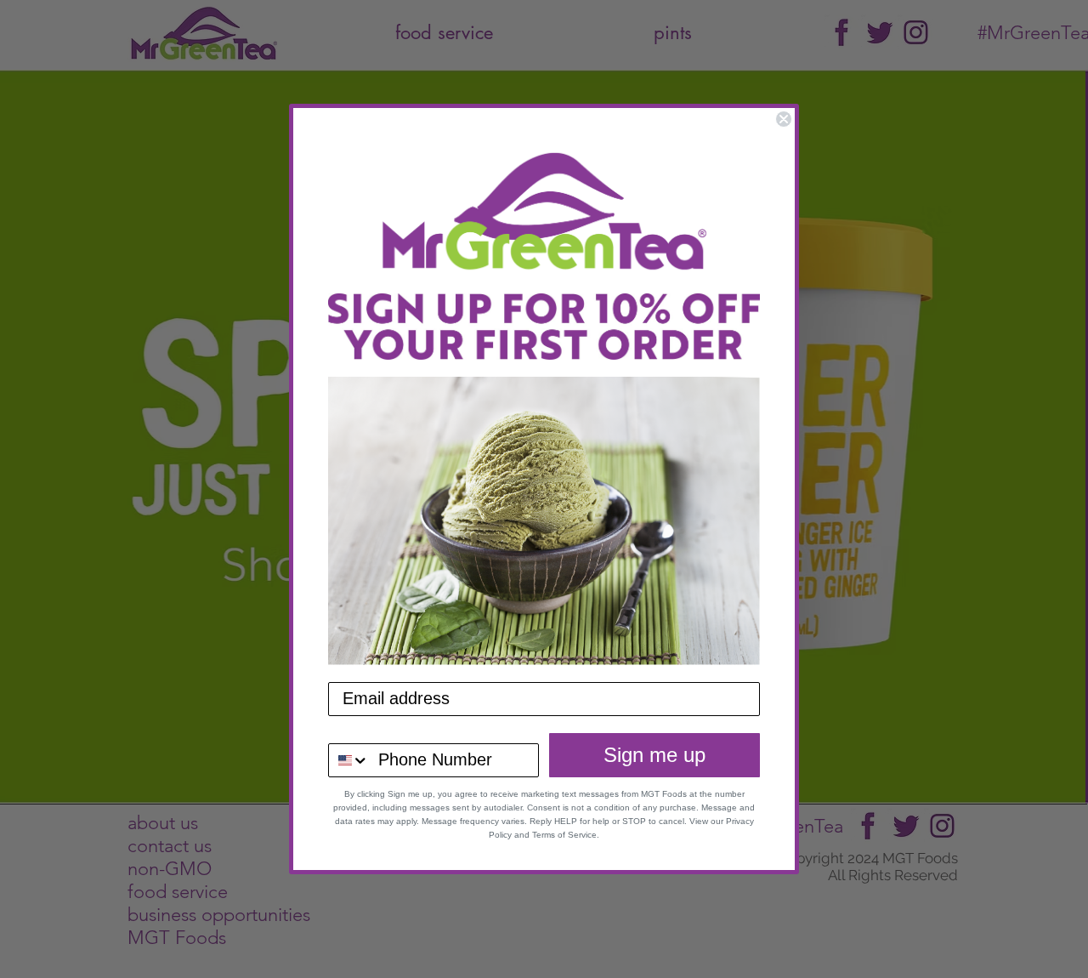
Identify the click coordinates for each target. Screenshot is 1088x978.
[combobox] (349, 760)
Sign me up (655, 754)
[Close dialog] (783, 119)
